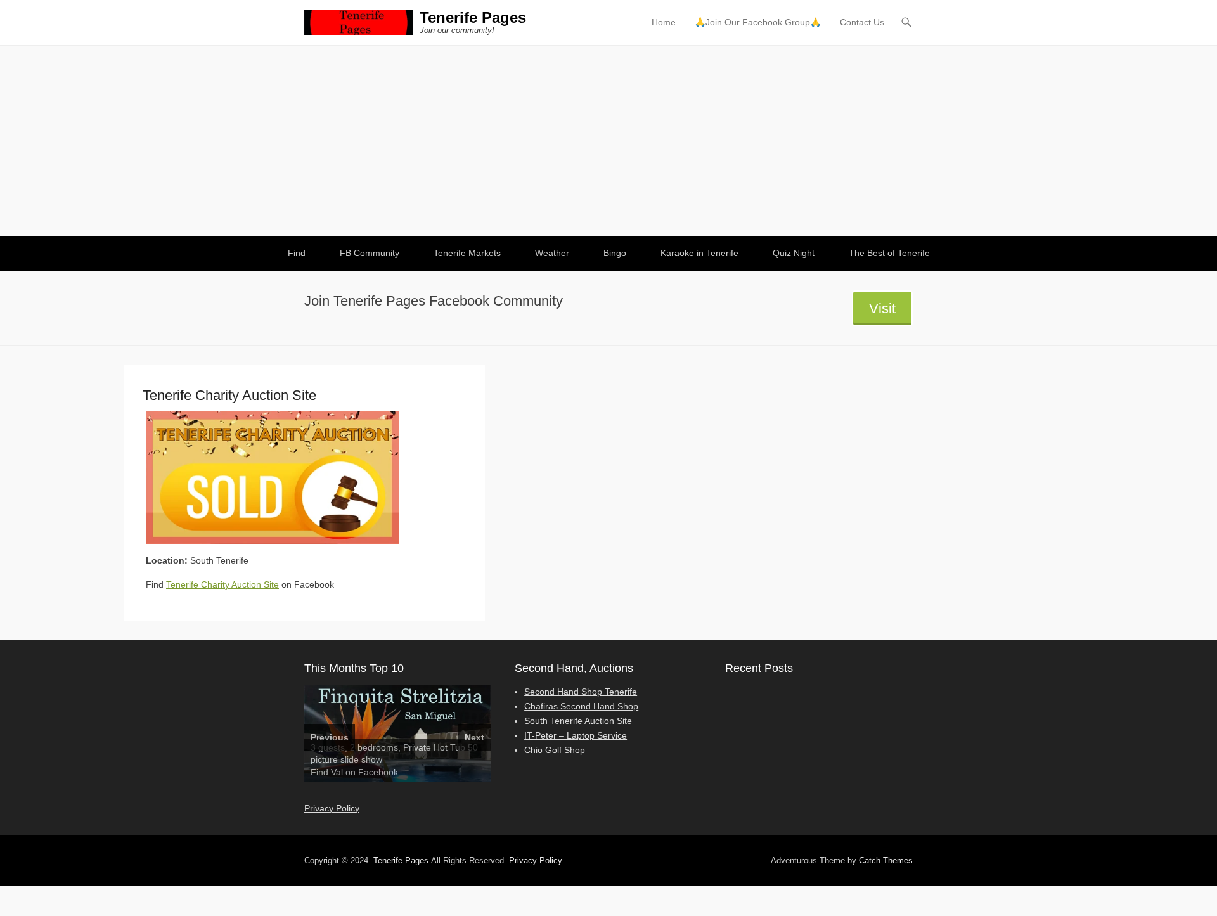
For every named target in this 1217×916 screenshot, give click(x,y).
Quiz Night (794, 253)
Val (337, 772)
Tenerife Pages (473, 17)
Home (664, 22)
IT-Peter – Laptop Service (575, 735)
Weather (552, 253)
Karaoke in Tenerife (699, 253)
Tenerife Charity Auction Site (222, 584)
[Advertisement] (608, 140)
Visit (882, 308)
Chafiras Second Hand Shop (581, 706)
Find (297, 253)
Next (474, 737)
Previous (330, 737)
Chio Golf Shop (554, 750)
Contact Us (862, 22)
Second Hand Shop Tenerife (580, 692)
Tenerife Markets (467, 253)
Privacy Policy (331, 808)
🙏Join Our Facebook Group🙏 (758, 22)
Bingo (614, 253)
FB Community (369, 253)
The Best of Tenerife (889, 253)
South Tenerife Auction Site (578, 721)
